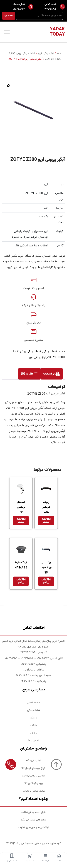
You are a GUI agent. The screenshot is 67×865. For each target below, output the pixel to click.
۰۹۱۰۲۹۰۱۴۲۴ (19, 9)
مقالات (33, 725)
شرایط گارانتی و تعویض (34, 791)
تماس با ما (33, 740)
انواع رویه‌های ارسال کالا (33, 768)
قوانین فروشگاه (33, 761)
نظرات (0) (27, 373)
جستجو (8, 15)
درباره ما (34, 733)
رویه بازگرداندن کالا (33, 783)
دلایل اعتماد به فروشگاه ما (33, 812)
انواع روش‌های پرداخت (33, 776)
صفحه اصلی (33, 703)
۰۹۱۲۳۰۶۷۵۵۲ (28, 664)
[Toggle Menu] (7, 32)
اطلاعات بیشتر (46, 520)
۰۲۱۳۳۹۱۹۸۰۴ (50, 9)
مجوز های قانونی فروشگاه (33, 820)
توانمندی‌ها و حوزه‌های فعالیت (33, 827)
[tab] (51, 374)
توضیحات (49, 373)
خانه (59, 54)
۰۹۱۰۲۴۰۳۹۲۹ (11, 658)
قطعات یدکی (50, 351)
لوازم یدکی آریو (46, 54)
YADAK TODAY (57, 32)
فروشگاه (34, 718)
